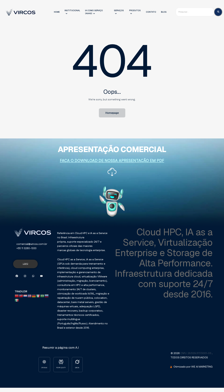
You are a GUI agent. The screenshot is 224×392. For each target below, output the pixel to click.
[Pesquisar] (218, 12)
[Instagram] (25, 276)
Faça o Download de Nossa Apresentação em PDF (112, 161)
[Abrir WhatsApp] (214, 384)
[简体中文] (17, 296)
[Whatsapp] (33, 276)
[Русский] (47, 296)
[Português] (42, 296)
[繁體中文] (21, 296)
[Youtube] (41, 276)
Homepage (112, 113)
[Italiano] (38, 296)
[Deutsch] (34, 296)
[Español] (17, 300)
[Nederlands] (25, 296)
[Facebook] (16, 276)
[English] (30, 296)
